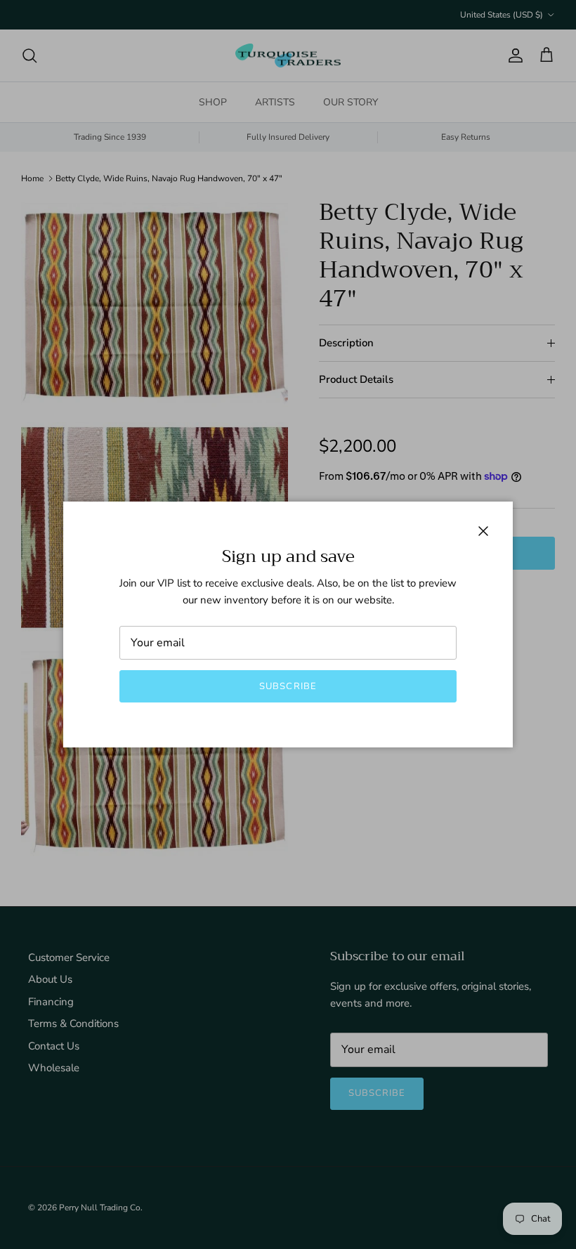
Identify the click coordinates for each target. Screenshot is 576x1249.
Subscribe (287, 686)
